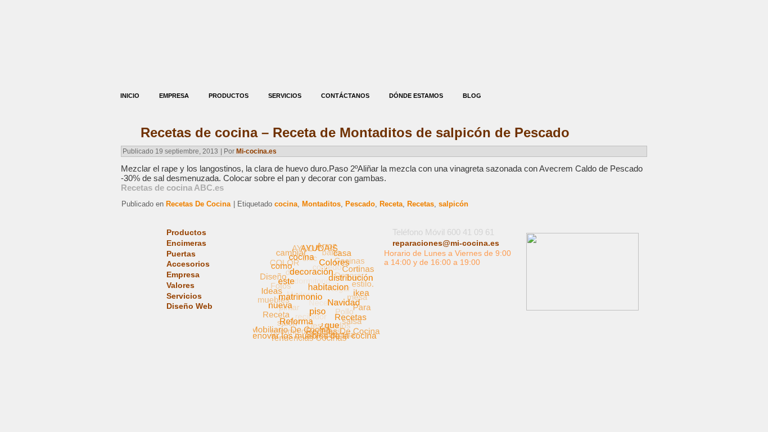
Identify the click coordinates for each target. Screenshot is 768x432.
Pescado (360, 204)
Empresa (174, 95)
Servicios (284, 95)
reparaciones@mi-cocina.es (445, 243)
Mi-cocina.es (256, 151)
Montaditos (321, 204)
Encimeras (186, 243)
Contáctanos (345, 95)
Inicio (129, 95)
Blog (472, 95)
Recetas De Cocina (198, 204)
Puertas (181, 253)
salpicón (453, 204)
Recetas (420, 204)
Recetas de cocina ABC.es (172, 187)
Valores (180, 285)
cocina (285, 204)
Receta (391, 204)
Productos (229, 95)
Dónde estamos (416, 95)
